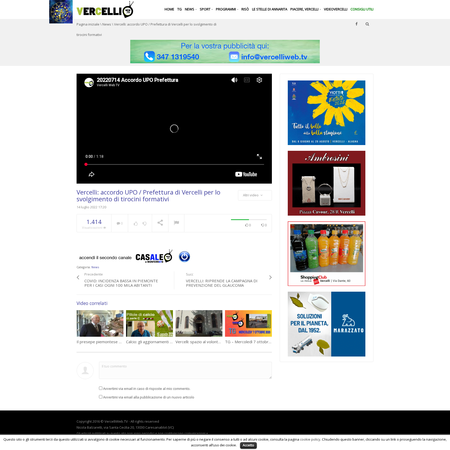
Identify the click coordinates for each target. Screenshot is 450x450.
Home (169, 9)
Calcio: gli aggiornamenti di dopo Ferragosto (165, 341)
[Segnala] (176, 223)
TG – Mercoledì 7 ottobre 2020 (253, 341)
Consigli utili (362, 9)
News (190, 9)
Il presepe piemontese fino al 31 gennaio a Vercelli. (122, 341)
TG (179, 9)
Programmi (226, 9)
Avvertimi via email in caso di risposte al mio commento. (146, 388)
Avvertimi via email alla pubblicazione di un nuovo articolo (148, 397)
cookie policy (310, 439)
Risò (245, 9)
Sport (205, 9)
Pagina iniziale (88, 24)
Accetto (248, 445)
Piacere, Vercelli (304, 9)
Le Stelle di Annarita (269, 9)
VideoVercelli (335, 9)
